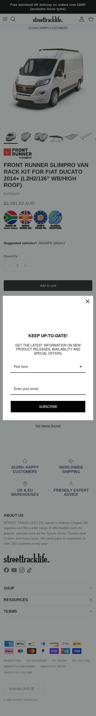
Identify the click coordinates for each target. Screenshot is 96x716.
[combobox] (48, 367)
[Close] (87, 301)
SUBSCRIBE (48, 406)
